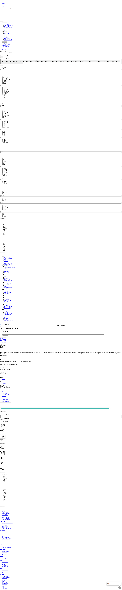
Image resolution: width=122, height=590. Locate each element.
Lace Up (4, 123)
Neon (4, 133)
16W (77, 61)
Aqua (4, 226)
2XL (21, 62)
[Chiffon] (2, 449)
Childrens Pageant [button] (3, 549)
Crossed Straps (5, 122)
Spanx (3, 581)
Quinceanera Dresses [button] (3, 544)
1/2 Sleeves (5, 204)
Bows (4, 141)
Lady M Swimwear (5, 558)
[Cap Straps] (2, 469)
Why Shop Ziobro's (5, 399)
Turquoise (4, 227)
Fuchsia (4, 492)
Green (4, 224)
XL (17, 62)
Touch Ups (6, 301)
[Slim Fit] (2, 463)
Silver (4, 249)
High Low (4, 111)
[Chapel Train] (2, 454)
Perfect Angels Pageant (7, 292)
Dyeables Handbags (7, 298)
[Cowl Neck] (2, 456)
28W (104, 61)
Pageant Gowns (6, 319)
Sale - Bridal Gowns (7, 305)
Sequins (4, 149)
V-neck (4, 193)
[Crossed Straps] (2, 436)
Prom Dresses (5, 80)
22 (50, 61)
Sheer (4, 125)
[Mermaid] (2, 462)
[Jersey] (2, 450)
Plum (4, 494)
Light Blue (5, 228)
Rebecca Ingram (6, 271)
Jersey (4, 156)
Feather (4, 144)
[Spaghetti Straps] (2, 471)
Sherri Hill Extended (7, 257)
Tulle (4, 164)
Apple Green (5, 223)
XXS (118, 61)
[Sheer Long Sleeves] (3, 467)
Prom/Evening (6, 316)
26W (100, 61)
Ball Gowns (5, 87)
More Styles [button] (2, 574)
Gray (4, 248)
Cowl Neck (5, 181)
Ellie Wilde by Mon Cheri (8, 264)
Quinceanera (5, 81)
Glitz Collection (6, 290)
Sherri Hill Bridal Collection (8, 272)
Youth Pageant (6, 315)
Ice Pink (4, 235)
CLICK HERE (31, 336)
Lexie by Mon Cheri (7, 291)
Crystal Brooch (5, 142)
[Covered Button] (2, 435)
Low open (4, 124)
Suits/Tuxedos (6, 312)
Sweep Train (5, 175)
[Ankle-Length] (2, 452)
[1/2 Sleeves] (3, 465)
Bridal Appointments (5, 401)
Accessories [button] (2, 560)
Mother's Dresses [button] (3, 534)
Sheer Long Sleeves (6, 207)
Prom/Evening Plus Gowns (8, 313)
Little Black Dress (6, 91)
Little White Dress (6, 92)
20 (46, 61)
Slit (3, 117)
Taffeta (4, 163)
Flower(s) (4, 145)
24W (95, 61)
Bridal (4, 71)
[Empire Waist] (2, 461)
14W (73, 61)
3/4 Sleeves (5, 205)
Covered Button (5, 121)
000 (3, 61)
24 (53, 61)
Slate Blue (4, 229)
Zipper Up (4, 126)
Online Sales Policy (3, 339)
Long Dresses (5, 93)
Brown (4, 246)
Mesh (4, 158)
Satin (4, 160)
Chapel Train (5, 170)
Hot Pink (4, 491)
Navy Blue (5, 231)
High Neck (5, 183)
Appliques (4, 139)
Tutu (4, 102)
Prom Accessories (7, 317)
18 (42, 61)
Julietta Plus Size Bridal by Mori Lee (9, 267)
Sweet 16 (4, 83)
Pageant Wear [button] (2, 530)
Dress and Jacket (5, 89)
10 (27, 61)
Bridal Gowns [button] (4, 391)
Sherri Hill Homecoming (8, 258)
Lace (4, 157)
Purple (4, 232)
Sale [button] (1, 568)
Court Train (5, 171)
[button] (4, 22)
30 (64, 61)
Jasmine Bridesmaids (7, 308)
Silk (3, 162)
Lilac (4, 233)
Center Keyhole (5, 109)
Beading (4, 140)
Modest (4, 94)
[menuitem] (62, 3)
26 (57, 61)
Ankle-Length (5, 168)
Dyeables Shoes (6, 299)
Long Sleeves (5, 206)
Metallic (4, 132)
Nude (4, 244)
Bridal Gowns (6, 322)
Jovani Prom (6, 261)
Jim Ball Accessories (5, 566)
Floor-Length (5, 172)
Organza (4, 159)
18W (82, 61)
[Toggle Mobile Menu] (0, 388)
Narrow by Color (4, 220)
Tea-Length (5, 176)
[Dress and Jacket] (3, 428)
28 (61, 61)
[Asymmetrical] (2, 453)
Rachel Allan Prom (5, 516)
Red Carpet (5, 82)
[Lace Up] (2, 437)
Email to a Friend (3, 340)
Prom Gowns (4, 396)
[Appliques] (2, 444)
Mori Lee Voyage (6, 270)
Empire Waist (5, 198)
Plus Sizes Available (6, 115)
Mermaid (4, 199)
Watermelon (5, 493)
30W (109, 61)
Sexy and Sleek (5, 97)
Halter (4, 182)
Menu (1, 21)
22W (91, 61)
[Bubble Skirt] (3, 431)
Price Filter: (3, 54)
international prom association (8, 311)
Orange (4, 241)
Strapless (4, 191)
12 (31, 61)
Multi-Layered (5, 112)
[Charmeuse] (2, 448)
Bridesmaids (4, 586)
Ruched (4, 116)
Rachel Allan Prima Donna (8, 262)
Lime (4, 225)
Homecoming (5, 78)
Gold (4, 245)
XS (3, 62)
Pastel (4, 135)
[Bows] (2, 445)
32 (68, 61)
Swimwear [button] (2, 556)
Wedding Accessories (7, 314)
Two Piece (4, 103)
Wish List (3, 3)
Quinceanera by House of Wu (8, 287)
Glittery (4, 131)
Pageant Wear (4, 397)
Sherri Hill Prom (6, 256)
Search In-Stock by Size (5, 58)
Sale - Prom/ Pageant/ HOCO (8, 306)
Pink (4, 236)
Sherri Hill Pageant (7, 275)
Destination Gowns (7, 310)
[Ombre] (1, 442)
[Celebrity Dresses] (3, 432)
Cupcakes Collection (5, 551)
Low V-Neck (5, 185)
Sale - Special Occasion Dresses (9, 307)
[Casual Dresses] (4, 424)
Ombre (4, 134)
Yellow (4, 221)
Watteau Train (5, 177)
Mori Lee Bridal (6, 269)
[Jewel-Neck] (2, 459)
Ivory (4, 243)
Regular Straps (5, 214)
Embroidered (5, 143)
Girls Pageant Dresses (6, 77)
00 (7, 61)
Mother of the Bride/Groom (7, 79)
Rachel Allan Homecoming (8, 263)
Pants (4, 95)
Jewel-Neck (5, 184)
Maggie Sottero (6, 268)
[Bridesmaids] (4, 423)
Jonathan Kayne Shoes (7, 300)
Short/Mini (4, 174)
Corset (4, 110)
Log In (3, 6)
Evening (4, 75)
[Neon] (1, 441)
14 (35, 61)
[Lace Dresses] (3, 429)
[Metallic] (1, 440)
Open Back (5, 113)
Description (4, 342)
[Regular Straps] (2, 470)
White (4, 250)
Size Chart (2, 338)
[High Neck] (2, 458)
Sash (4, 148)
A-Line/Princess (5, 197)
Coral (4, 242)
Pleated (4, 114)
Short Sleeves (5, 208)
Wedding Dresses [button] (3, 521)
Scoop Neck (5, 189)
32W (114, 61)
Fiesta (5, 286)
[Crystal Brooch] (2, 446)
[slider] (109, 408)
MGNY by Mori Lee (7, 279)
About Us (3, 379)
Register (3, 5)
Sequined (4, 161)
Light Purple (5, 234)
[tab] (62, 260)
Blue (4, 230)
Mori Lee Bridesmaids (7, 283)
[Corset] (3, 433)
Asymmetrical (5, 169)
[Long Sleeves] (3, 466)
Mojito (4, 222)
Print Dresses (5, 96)
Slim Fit (4, 200)
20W (86, 61)
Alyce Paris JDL (6, 278)
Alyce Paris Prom (6, 260)
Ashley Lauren (6, 259)
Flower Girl (5, 76)
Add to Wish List (3, 337)
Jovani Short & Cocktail (7, 281)
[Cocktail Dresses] (4, 425)
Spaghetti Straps (5, 215)
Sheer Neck (5, 190)
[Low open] (2, 438)
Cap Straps (5, 213)
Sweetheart (5, 192)
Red (4, 240)
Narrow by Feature (5, 67)
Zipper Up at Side (6, 127)
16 (38, 61)
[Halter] (2, 457)
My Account (4, 4)
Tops (4, 101)
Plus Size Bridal (6, 318)
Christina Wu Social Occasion (8, 280)
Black (4, 247)
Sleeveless (4, 209)
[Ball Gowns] (3, 427)
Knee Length (5, 173)
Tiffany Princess (6, 293)
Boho (4, 88)
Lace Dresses (5, 90)
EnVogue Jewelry (7, 302)
